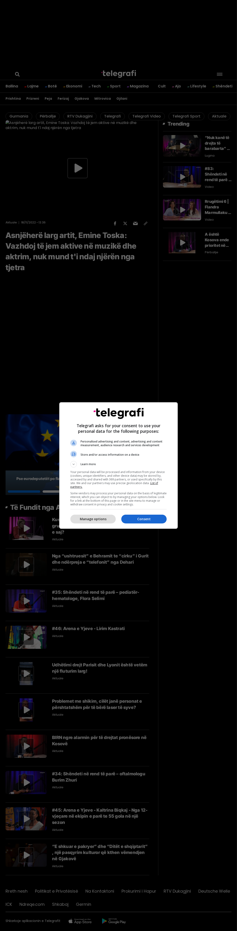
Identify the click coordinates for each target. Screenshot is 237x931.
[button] (118, 464)
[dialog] (118, 465)
